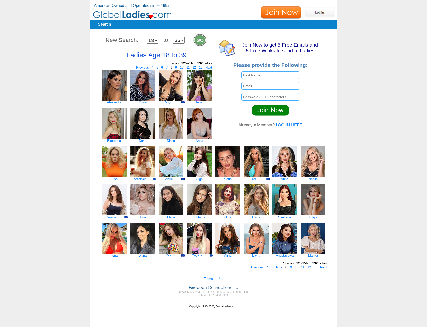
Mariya (313, 255)
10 (181, 67)
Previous (142, 67)
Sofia (228, 179)
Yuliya (313, 217)
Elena (256, 255)
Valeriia (168, 178)
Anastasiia (140, 178)
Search (104, 24)
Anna (199, 141)
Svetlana (284, 217)
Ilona (114, 255)
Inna (253, 178)
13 (200, 67)
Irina (199, 102)
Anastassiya (285, 255)
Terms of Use (213, 279)
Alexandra (114, 102)
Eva (168, 255)
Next (208, 67)
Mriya (143, 102)
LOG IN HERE (289, 125)
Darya (168, 102)
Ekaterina (114, 141)
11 (188, 67)
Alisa (114, 179)
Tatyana (197, 255)
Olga (199, 179)
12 (194, 67)
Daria (142, 141)
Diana (171, 141)
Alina (227, 255)
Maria (171, 217)
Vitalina (111, 217)
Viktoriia (199, 217)
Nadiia (313, 179)
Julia (142, 217)
